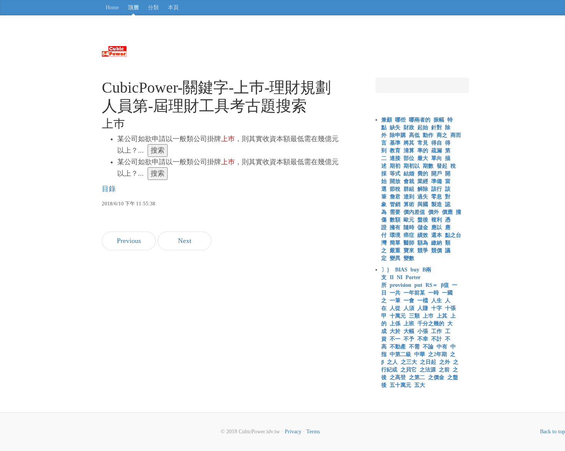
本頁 (173, 7)
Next (184, 241)
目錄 (109, 189)
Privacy (293, 431)
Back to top (552, 431)
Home (112, 7)
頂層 (133, 7)
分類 (153, 7)
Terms (313, 431)
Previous (129, 241)
